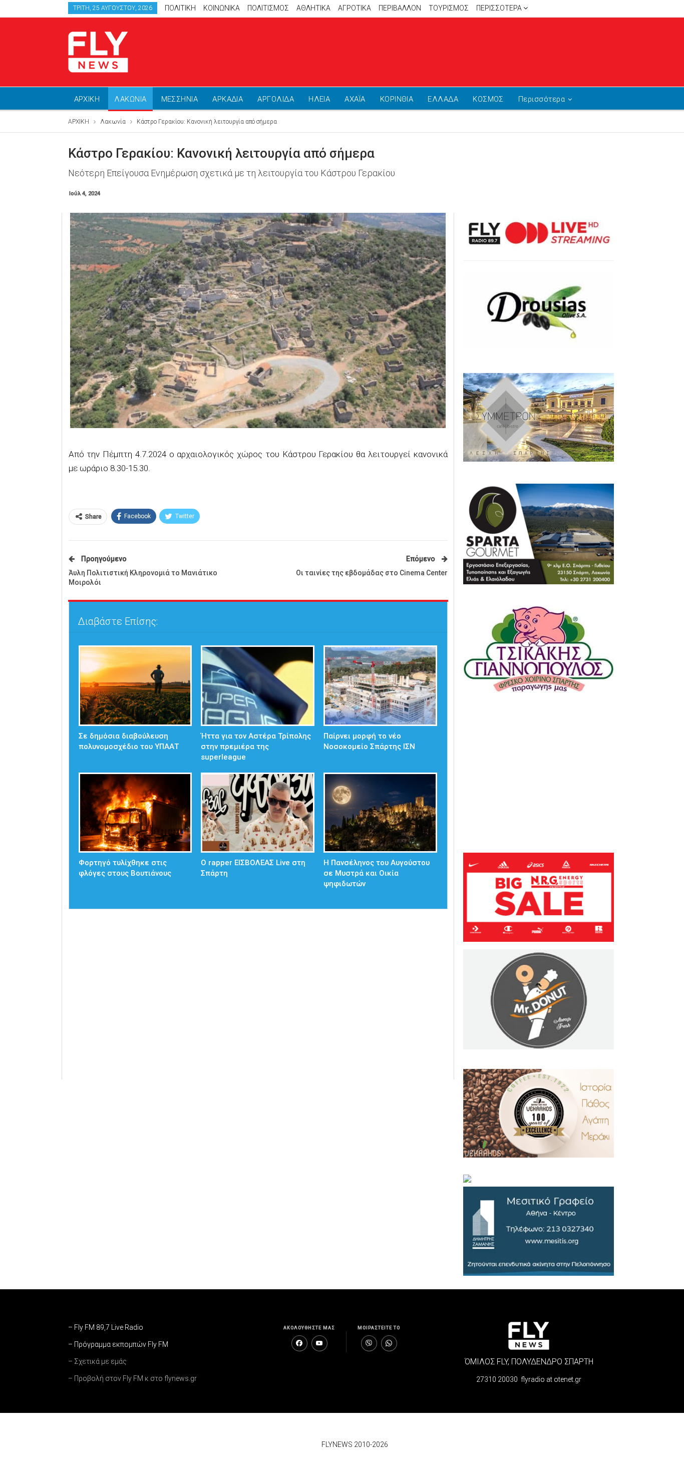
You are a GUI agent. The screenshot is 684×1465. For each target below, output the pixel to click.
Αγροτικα (354, 8)
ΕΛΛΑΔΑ (443, 99)
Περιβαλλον (400, 8)
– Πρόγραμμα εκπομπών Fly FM (118, 1344)
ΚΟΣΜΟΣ (488, 99)
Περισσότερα (499, 8)
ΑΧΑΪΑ (355, 99)
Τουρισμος (449, 8)
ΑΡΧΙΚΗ (87, 99)
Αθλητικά (313, 8)
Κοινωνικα (221, 8)
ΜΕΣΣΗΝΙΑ (179, 99)
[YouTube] (319, 1343)
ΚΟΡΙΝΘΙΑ (397, 99)
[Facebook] (299, 1343)
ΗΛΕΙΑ (319, 99)
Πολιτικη (180, 8)
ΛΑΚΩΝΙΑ (130, 99)
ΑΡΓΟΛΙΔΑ (275, 99)
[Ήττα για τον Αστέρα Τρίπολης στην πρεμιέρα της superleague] (257, 685)
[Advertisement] (437, 50)
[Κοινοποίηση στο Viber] (369, 1343)
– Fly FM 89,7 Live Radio (105, 1327)
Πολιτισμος (268, 8)
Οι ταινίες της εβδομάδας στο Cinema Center (372, 573)
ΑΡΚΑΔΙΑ (227, 99)
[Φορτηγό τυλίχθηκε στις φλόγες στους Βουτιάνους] (135, 813)
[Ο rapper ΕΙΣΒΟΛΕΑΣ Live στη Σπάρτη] (257, 813)
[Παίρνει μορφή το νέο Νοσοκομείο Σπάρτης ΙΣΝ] (380, 685)
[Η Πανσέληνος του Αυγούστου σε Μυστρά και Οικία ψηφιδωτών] (380, 813)
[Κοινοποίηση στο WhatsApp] (389, 1343)
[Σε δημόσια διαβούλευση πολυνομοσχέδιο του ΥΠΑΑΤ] (135, 685)
